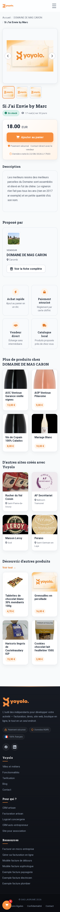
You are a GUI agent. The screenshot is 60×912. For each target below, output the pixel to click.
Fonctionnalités (10, 772)
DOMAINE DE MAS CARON (28, 17)
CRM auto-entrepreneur (15, 825)
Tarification (8, 778)
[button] (30, 56)
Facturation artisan (12, 813)
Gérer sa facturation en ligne (18, 854)
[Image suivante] (52, 56)
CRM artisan (9, 807)
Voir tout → (9, 567)
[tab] (8, 92)
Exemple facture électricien (17, 877)
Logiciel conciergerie (13, 819)
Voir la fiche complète (28, 268)
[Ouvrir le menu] (54, 6)
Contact (6, 789)
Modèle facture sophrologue (18, 866)
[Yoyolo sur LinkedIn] (14, 747)
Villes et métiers (11, 766)
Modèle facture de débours (17, 860)
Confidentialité (34, 906)
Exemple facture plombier (16, 883)
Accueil (6, 17)
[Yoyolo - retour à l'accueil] (8, 6)
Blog (4, 783)
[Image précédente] (8, 56)
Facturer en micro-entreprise (18, 849)
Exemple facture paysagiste (17, 872)
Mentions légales (14, 906)
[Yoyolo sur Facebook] (6, 747)
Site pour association (14, 830)
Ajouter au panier (32, 137)
